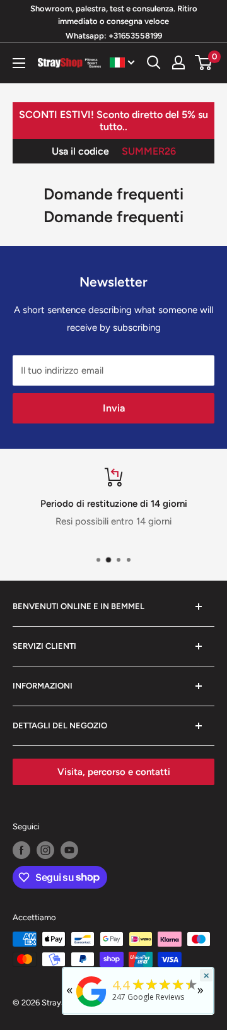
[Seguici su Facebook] (21, 850)
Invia (114, 408)
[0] (204, 62)
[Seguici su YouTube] (69, 850)
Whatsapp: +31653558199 (114, 35)
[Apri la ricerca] (154, 62)
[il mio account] (178, 62)
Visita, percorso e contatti (113, 772)
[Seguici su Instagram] (45, 850)
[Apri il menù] (19, 63)
